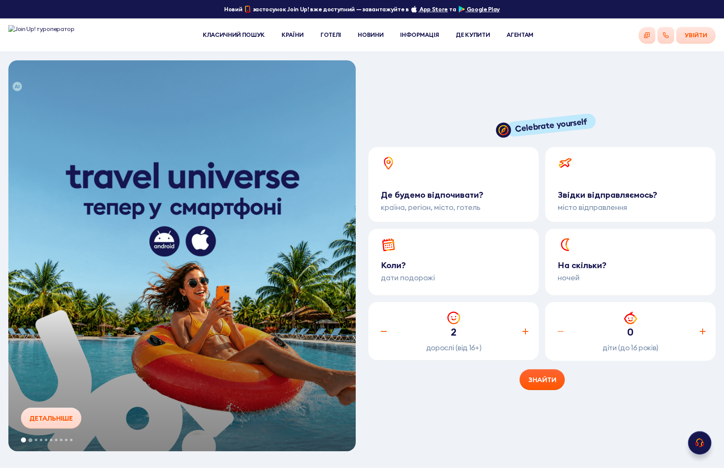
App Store (433, 9)
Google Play (482, 9)
